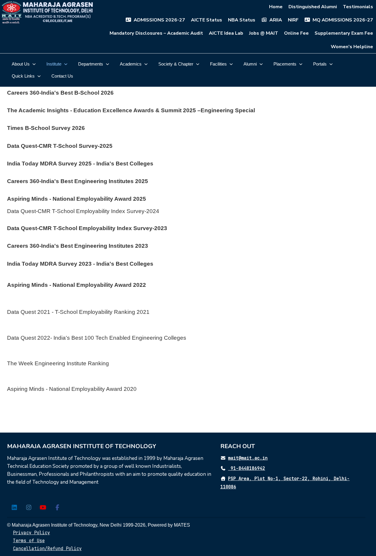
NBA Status (241, 20)
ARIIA (275, 20)
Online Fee (296, 33)
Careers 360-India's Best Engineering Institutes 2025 (77, 181)
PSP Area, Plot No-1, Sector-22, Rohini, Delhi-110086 (285, 483)
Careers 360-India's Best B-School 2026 (60, 93)
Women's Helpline (352, 46)
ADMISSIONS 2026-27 (159, 20)
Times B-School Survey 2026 (46, 128)
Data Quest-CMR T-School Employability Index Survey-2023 (87, 228)
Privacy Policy (31, 533)
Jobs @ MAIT (263, 33)
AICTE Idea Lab (226, 33)
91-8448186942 (246, 468)
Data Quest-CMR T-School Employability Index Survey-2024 (83, 211)
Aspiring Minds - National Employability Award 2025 (76, 199)
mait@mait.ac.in (248, 458)
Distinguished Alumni (312, 7)
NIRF (293, 20)
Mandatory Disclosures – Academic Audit (156, 33)
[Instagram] (28, 507)
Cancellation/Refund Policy (47, 549)
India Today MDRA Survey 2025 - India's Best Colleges (80, 163)
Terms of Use (29, 541)
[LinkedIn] (14, 507)
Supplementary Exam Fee (344, 33)
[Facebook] (57, 507)
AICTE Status (206, 20)
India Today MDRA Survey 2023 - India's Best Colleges (80, 264)
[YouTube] (43, 507)
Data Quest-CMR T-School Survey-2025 (60, 146)
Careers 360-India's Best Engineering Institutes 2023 (77, 246)
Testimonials (358, 7)
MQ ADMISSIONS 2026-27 (343, 20)
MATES (182, 524)
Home (276, 7)
